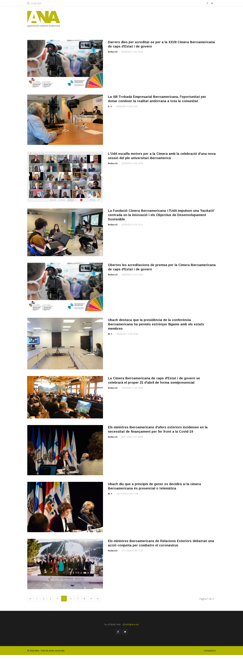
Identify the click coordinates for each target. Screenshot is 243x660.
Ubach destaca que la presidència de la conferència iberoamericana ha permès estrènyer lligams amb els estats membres (156, 324)
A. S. (110, 106)
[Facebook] (208, 3)
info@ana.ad (132, 624)
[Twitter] (212, 3)
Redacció (113, 51)
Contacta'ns (210, 651)
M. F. (110, 333)
